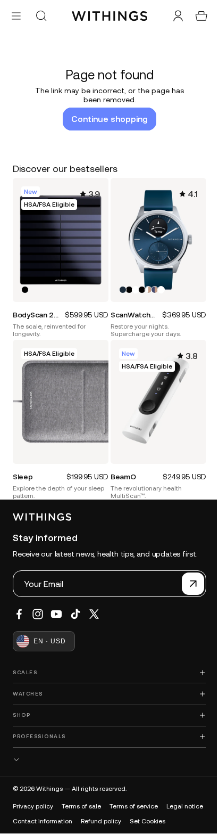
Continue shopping (107, 119)
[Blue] (120, 286)
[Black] (25, 286)
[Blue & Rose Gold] (152, 286)
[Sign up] (187, 577)
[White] (133, 286)
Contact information (87, 814)
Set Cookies (30, 829)
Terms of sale (81, 799)
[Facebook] (19, 607)
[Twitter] (94, 607)
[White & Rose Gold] (145, 286)
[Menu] (16, 15)
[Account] (172, 16)
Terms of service (134, 799)
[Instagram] (37, 607)
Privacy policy (33, 799)
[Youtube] (56, 607)
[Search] (41, 16)
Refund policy (146, 814)
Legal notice (31, 814)
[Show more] (107, 752)
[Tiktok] (75, 607)
